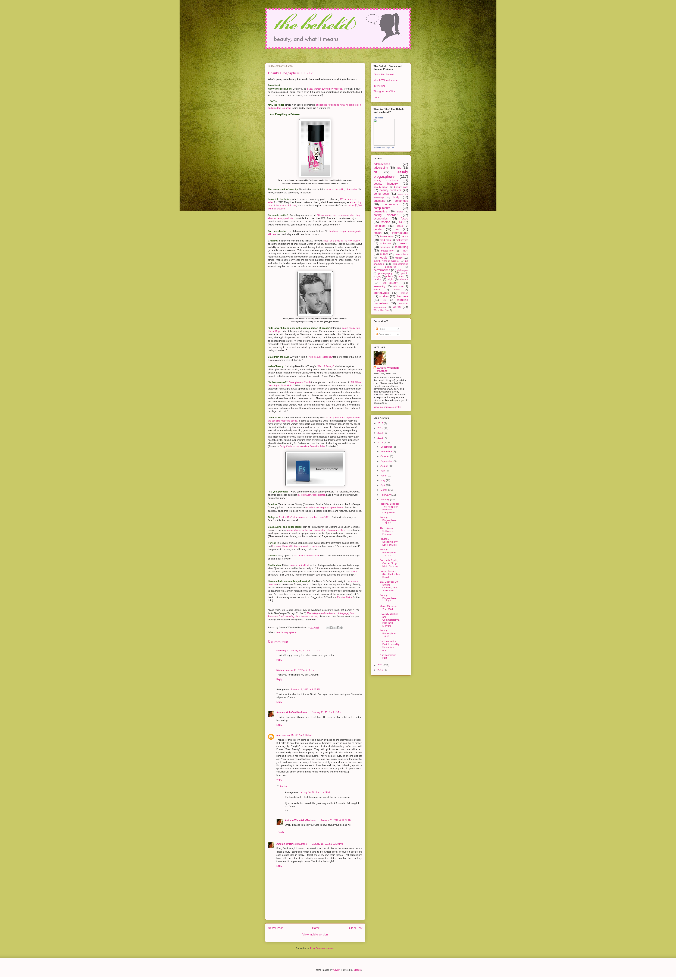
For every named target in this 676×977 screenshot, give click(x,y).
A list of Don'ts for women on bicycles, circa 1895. (304, 517)
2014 (380, 432)
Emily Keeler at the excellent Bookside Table (302, 446)
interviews (387, 236)
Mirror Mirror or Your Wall (388, 607)
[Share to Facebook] (338, 627)
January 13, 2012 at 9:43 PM (327, 712)
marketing (401, 247)
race (400, 276)
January (385, 499)
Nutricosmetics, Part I (388, 656)
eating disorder (386, 215)
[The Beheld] (384, 144)
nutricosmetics (400, 264)
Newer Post (275, 927)
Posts (381, 328)
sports (377, 289)
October (385, 456)
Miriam (280, 670)
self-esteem (390, 282)
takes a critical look (300, 565)
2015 (380, 428)
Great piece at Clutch (300, 382)
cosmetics (380, 211)
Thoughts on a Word (385, 91)
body (396, 197)
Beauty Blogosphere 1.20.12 (388, 552)
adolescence (382, 164)
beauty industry (386, 183)
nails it (354, 571)
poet (278, 735)
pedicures (390, 266)
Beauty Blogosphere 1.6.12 (388, 633)
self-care (403, 279)
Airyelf (336, 970)
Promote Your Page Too (384, 148)
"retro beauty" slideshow (320, 357)
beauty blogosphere (286, 632)
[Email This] (328, 627)
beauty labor (381, 187)
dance (400, 212)
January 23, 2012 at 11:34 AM (336, 820)
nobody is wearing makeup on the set (324, 507)
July (383, 470)
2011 (380, 665)
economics (381, 218)
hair (397, 229)
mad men (385, 239)
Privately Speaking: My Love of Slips (389, 541)
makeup (403, 243)
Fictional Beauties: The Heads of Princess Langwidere (390, 508)
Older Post (355, 927)
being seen (381, 193)
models (382, 257)
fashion (385, 222)
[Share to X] (334, 627)
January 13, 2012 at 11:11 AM (305, 650)
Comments (384, 334)
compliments (382, 208)
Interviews (379, 85)
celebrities (401, 200)
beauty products (390, 190)
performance (382, 270)
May (383, 480)
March (384, 489)
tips (384, 300)
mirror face (402, 254)
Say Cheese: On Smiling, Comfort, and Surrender (389, 586)
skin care (398, 286)
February (385, 494)
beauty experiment (386, 180)
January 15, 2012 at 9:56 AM (297, 735)
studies (384, 296)
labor (405, 236)
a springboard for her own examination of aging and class (316, 530)
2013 (380, 437)
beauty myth (401, 187)
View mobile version (315, 934)
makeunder (385, 243)
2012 (380, 442)
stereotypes (381, 292)
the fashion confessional (306, 555)
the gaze (402, 296)
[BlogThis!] (331, 627)
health (377, 232)
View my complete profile (387, 407)
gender (378, 229)
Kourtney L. (282, 650)
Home (316, 927)
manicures (385, 247)
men (405, 250)
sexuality (379, 286)
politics (389, 276)
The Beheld (378, 118)
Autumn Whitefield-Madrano (291, 712)
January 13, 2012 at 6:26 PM (305, 689)
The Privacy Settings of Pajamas (387, 531)
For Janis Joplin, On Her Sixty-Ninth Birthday (389, 563)
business (379, 200)
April (383, 485)
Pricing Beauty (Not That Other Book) (390, 574)
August (384, 465)
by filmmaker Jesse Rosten (312, 495)
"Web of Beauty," (325, 366)
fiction (400, 226)
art (375, 172)
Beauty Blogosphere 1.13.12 (388, 598)
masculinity (387, 250)
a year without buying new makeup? (325, 88)
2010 (380, 669)
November (386, 451)
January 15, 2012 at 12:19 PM (327, 844)
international (400, 232)
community (391, 204)
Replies (283, 786)
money (398, 257)
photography (385, 273)
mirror (384, 254)
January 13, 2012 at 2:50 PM (299, 670)
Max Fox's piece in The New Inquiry (341, 240)
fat (400, 222)
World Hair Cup (381, 310)
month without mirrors (386, 260)
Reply (279, 659)
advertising (381, 167)
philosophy (402, 270)
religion (390, 279)
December (386, 446)
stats (397, 289)
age (398, 167)
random (378, 279)
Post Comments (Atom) (322, 948)
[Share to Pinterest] (341, 627)
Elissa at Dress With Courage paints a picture (295, 546)
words (397, 307)
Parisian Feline (344, 597)
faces (404, 218)
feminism (380, 225)
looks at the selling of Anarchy (341, 189)
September (386, 461)
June (383, 475)
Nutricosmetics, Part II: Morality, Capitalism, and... (390, 645)
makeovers (402, 239)
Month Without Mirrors (386, 80)
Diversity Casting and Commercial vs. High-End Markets (390, 619)
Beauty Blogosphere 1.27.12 (388, 520)
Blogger (357, 970)
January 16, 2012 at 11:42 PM (314, 792)
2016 (380, 423)
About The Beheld (384, 74)
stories (404, 292)
